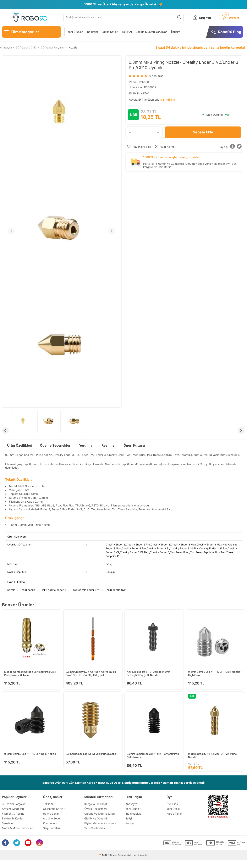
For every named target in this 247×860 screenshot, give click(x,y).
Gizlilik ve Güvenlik (96, 818)
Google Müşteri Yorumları (151, 32)
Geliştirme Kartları (54, 808)
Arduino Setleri (52, 818)
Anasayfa (131, 804)
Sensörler (8, 823)
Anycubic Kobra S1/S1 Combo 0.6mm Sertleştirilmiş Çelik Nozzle (148, 673)
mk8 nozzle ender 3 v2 (86, 589)
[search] (178, 18)
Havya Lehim (51, 813)
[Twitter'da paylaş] (239, 147)
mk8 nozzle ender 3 (54, 589)
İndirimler (92, 32)
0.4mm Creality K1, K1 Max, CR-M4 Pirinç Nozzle (212, 755)
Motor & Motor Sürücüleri (17, 828)
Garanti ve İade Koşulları (99, 813)
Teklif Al (127, 32)
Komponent (50, 823)
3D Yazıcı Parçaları (13, 804)
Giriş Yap (205, 17)
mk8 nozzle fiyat (116, 589)
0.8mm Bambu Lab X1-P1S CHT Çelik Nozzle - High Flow (215, 673)
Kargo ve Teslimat (95, 804)
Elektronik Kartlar (12, 818)
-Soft (103, 855)
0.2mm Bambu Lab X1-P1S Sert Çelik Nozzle (30, 753)
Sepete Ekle (203, 132)
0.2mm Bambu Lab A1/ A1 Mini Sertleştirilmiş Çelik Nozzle (153, 755)
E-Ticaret (112, 855)
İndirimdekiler (133, 813)
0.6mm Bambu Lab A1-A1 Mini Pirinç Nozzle (91, 753)
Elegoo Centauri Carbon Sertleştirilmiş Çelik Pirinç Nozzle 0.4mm (30, 673)
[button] (232, 147)
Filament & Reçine (13, 813)
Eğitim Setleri (110, 32)
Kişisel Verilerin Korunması (100, 823)
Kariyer (129, 823)
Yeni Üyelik (173, 808)
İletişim (175, 32)
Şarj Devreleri (51, 828)
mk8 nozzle (29, 589)
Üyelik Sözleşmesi (95, 808)
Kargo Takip (174, 813)
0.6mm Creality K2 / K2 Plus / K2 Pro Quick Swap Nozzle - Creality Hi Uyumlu (91, 673)
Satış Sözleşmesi (94, 828)
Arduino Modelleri (13, 808)
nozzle (11, 589)
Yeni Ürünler (75, 32)
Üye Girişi (172, 804)
